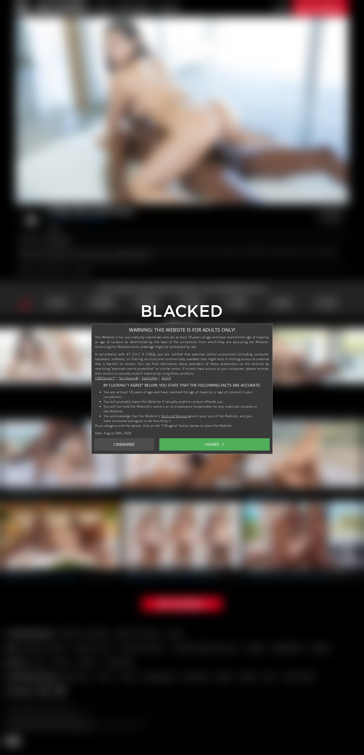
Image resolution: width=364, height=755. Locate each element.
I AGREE (212, 444)
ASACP (166, 378)
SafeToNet (150, 378)
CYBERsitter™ (105, 378)
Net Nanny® (128, 378)
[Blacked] (182, 313)
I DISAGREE (124, 444)
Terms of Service (174, 416)
